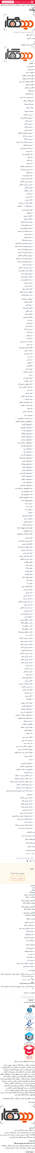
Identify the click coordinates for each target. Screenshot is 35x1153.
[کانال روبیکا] (30, 9)
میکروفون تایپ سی (26, 712)
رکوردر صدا (28, 503)
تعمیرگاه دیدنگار (28, 104)
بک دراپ (29, 390)
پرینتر (30, 759)
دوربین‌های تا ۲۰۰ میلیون (24, 206)
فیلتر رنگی (29, 565)
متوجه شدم (29, 1151)
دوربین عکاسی (27, 114)
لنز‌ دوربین (29, 151)
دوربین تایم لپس (27, 264)
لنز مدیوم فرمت (27, 175)
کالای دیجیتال (28, 756)
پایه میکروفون (28, 531)
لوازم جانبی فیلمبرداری (25, 270)
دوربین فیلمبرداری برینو (25, 249)
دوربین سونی (28, 130)
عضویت (31, 1000)
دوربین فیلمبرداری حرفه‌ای (24, 258)
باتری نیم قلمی (27, 671)
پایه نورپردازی (28, 353)
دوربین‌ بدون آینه (27, 136)
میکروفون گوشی (27, 424)
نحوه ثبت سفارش (28, 966)
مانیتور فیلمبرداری (26, 273)
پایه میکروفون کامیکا (25, 497)
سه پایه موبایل (28, 721)
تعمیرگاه (29, 794)
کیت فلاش (29, 311)
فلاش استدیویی (27, 317)
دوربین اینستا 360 (27, 240)
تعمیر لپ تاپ (28, 822)
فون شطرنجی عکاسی (25, 402)
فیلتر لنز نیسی (27, 589)
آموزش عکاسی (28, 922)
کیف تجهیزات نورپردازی (25, 384)
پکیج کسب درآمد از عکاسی (24, 769)
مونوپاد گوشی (28, 730)
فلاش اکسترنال (27, 308)
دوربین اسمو (28, 234)
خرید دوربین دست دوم (26, 97)
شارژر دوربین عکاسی (25, 184)
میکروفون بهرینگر (26, 464)
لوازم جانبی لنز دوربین (25, 203)
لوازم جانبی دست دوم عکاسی (23, 752)
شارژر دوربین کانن (26, 647)
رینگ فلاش (28, 305)
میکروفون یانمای (27, 470)
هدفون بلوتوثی (28, 521)
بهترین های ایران (28, 937)
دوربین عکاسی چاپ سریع (24, 142)
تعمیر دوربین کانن (27, 800)
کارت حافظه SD (27, 629)
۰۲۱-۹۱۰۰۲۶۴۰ (26, 980)
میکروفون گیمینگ (26, 436)
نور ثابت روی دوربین (26, 341)
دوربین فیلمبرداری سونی (24, 231)
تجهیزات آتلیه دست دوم (25, 749)
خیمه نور (29, 359)
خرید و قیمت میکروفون (25, 418)
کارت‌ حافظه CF (27, 626)
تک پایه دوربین (28, 604)
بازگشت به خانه (17, 878)
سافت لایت (28, 326)
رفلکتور (29, 362)
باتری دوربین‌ (28, 286)
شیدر (30, 375)
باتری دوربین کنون (26, 656)
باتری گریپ (28, 665)
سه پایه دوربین (27, 595)
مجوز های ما (29, 948)
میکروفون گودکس (26, 445)
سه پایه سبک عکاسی (26, 607)
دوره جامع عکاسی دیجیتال (24, 784)
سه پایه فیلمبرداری (26, 279)
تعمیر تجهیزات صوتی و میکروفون (22, 816)
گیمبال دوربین (28, 216)
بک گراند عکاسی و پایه (25, 387)
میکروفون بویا (28, 452)
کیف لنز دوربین (27, 553)
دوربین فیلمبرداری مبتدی (24, 261)
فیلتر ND (29, 580)
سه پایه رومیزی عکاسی (25, 601)
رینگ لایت (29, 193)
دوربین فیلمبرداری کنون (25, 252)
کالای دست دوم (27, 737)
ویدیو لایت (29, 323)
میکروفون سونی (27, 461)
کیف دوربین (28, 200)
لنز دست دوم (28, 743)
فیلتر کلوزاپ (28, 574)
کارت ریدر (29, 635)
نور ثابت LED (28, 329)
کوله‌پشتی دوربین (27, 544)
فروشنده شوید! (28, 111)
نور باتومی (29, 335)
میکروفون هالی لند (26, 455)
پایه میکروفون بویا (26, 494)
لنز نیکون (29, 160)
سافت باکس (28, 350)
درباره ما (30, 954)
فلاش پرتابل (28, 314)
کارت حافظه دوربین (26, 620)
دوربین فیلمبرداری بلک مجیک (23, 246)
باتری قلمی (28, 674)
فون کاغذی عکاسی (26, 405)
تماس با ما (30, 960)
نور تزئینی (29, 344)
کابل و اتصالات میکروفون (24, 534)
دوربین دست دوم (27, 740)
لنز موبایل (29, 172)
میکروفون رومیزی (26, 439)
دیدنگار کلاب (29, 957)
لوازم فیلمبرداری (27, 210)
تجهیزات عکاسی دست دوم (24, 746)
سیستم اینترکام (27, 524)
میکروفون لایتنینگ (26, 709)
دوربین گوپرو (28, 237)
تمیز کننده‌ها (28, 693)
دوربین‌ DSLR (28, 139)
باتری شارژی (28, 668)
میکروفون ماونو (27, 467)
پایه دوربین (29, 197)
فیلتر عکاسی (28, 187)
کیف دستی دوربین (26, 550)
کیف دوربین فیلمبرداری (25, 541)
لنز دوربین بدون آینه (26, 169)
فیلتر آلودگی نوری (26, 586)
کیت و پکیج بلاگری (26, 295)
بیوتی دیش (29, 369)
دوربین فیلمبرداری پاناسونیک (23, 243)
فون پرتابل (29, 393)
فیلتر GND (28, 568)
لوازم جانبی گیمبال (26, 222)
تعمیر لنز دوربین (27, 810)
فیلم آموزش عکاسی (26, 766)
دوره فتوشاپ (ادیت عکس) (24, 787)
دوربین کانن (28, 121)
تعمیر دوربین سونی (26, 807)
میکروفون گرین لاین (26, 473)
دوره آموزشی (28, 772)
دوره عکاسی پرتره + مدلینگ (23, 775)
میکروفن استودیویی (26, 427)
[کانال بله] (33, 9)
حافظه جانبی (28, 617)
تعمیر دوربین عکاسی (26, 797)
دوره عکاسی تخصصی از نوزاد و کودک (21, 781)
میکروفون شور (27, 482)
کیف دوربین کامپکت (26, 559)
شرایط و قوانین (28, 951)
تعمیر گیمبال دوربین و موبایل (23, 825)
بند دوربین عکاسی (26, 687)
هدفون (30, 512)
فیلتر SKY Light (27, 577)
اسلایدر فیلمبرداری (26, 276)
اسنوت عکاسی (27, 372)
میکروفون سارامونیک (25, 458)
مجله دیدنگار (29, 107)
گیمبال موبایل (28, 219)
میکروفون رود (27, 448)
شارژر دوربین (28, 283)
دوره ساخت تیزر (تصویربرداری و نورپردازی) (19, 790)
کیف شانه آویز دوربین (25, 556)
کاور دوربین (28, 696)
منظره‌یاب (29, 699)
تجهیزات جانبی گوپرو (26, 292)
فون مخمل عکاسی (26, 396)
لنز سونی (29, 163)
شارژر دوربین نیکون (26, 644)
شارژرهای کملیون (26, 650)
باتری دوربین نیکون (26, 659)
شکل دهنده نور (27, 378)
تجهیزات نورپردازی (26, 299)
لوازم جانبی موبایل (26, 703)
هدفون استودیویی (27, 515)
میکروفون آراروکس (26, 485)
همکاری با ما (29, 940)
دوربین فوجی (28, 127)
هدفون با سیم (28, 518)
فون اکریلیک (28, 399)
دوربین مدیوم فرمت (26, 148)
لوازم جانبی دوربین (26, 178)
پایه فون (29, 408)
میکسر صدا (28, 509)
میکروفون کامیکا (27, 476)
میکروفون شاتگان (26, 433)
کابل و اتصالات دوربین (25, 683)
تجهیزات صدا (28, 415)
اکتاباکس (29, 366)
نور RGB (29, 332)
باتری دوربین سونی (26, 662)
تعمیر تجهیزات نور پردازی (24, 819)
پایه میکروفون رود (26, 491)
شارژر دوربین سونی (26, 641)
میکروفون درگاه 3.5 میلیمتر (24, 715)
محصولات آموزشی (26, 763)
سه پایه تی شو (28, 598)
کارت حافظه (28, 190)
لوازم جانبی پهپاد (27, 289)
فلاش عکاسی (28, 302)
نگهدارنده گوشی (27, 724)
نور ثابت (29, 320)
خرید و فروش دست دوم (26, 928)
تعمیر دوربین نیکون (26, 803)
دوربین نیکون (28, 124)
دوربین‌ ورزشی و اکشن (25, 267)
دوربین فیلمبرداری (26, 225)
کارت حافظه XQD (26, 623)
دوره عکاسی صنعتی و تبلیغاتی (23, 778)
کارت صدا (29, 506)
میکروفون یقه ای (27, 430)
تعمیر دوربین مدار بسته (25, 828)
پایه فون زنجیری (27, 411)
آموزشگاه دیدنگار (28, 100)
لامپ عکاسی (28, 381)
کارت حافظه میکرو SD (25, 632)
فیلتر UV (29, 583)
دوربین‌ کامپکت (27, 145)
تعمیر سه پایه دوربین (26, 813)
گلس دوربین (28, 680)
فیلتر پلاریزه (28, 571)
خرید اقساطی (29, 94)
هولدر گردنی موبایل (26, 727)
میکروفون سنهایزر (26, 479)
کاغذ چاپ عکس (27, 690)
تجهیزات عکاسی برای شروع (25, 963)
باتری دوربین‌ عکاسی (26, 181)
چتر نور (30, 356)
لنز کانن (29, 157)
